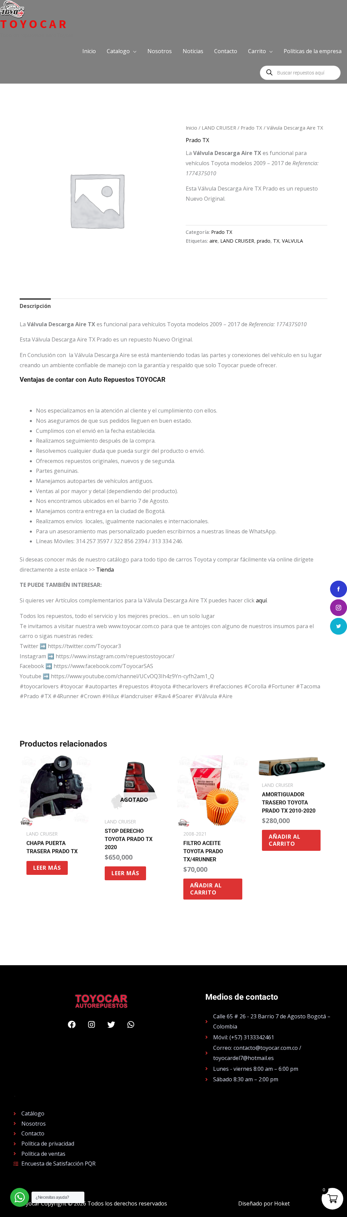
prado (263, 241)
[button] (121, 51)
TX (276, 241)
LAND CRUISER (219, 127)
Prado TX (251, 127)
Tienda (105, 569)
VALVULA (292, 241)
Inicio (191, 127)
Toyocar (34, 24)
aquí (261, 600)
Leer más (47, 867)
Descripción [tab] (35, 306)
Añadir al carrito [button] (206, 889)
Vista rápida (56, 820)
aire (213, 241)
